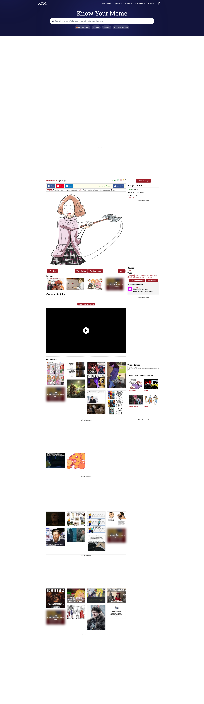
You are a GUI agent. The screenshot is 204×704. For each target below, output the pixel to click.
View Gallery (81, 271)
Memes (106, 27)
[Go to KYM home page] (42, 4)
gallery (81, 190)
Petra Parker (132, 390)
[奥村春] (86, 229)
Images (96, 27)
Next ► (121, 271)
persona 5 (131, 275)
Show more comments (86, 304)
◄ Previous (52, 271)
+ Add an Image (143, 181)
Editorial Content (121, 27)
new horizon (140, 275)
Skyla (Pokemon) (134, 406)
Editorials (139, 3)
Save (61, 186)
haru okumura (151, 275)
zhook (130, 277)
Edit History (152, 280)
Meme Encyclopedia (111, 3)
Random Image (95, 271)
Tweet (70, 186)
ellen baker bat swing (141, 277)
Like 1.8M (119, 186)
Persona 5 (51, 180)
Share (52, 186)
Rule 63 (146, 406)
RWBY (146, 390)
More (150, 3)
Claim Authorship (137, 280)
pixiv (129, 270)
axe (151, 277)
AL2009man (137, 288)
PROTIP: (50, 190)
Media (127, 3)
